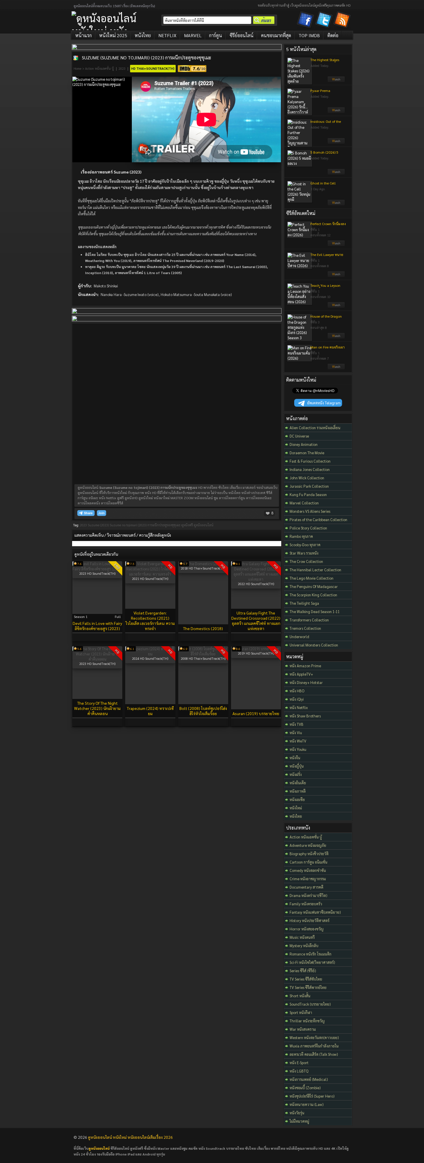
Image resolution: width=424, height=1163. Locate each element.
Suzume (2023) (98, 525)
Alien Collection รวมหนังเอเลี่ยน (315, 427)
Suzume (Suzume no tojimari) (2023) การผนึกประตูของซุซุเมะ (146, 57)
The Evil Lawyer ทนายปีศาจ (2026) (326, 256)
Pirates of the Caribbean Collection (318, 519)
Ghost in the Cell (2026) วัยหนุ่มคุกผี (324, 185)
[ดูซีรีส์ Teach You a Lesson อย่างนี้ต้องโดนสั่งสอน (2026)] (336, 306)
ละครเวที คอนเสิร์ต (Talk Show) (314, 1054)
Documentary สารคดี (306, 887)
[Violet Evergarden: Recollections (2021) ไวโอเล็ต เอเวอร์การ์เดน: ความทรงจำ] (150, 574)
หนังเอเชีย (297, 799)
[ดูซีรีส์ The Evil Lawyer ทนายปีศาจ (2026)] (336, 275)
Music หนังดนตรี (302, 937)
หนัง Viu (296, 732)
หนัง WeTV (298, 740)
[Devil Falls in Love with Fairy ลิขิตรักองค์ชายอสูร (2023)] (97, 568)
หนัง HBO (297, 690)
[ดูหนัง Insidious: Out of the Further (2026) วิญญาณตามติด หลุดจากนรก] (336, 142)
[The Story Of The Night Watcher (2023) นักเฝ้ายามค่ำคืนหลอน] (97, 659)
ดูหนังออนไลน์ (203, 525)
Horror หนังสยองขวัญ (307, 928)
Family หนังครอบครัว (306, 903)
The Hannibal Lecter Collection (315, 569)
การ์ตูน (215, 35)
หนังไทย (143, 35)
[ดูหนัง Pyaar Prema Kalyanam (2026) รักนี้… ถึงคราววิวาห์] (336, 111)
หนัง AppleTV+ (301, 674)
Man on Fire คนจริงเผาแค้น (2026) (327, 349)
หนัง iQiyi (297, 699)
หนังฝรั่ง (296, 774)
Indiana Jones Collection (310, 469)
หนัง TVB (296, 724)
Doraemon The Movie (307, 452)
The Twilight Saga (304, 603)
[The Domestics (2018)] (203, 563)
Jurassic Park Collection (309, 486)
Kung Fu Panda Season (308, 494)
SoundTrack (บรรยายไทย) (310, 1004)
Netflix (167, 35)
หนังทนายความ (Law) (307, 1104)
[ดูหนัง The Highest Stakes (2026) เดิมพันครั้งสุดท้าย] (336, 80)
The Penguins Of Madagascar (314, 586)
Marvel (193, 35)
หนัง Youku (298, 749)
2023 (122, 68)
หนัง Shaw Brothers (305, 715)
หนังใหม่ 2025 (113, 35)
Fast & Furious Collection (310, 461)
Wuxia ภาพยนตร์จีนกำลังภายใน (314, 1045)
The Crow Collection (306, 561)
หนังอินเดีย (298, 782)
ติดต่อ (332, 35)
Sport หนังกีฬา (301, 1012)
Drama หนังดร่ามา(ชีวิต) (308, 895)
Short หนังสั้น (300, 995)
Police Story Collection (308, 527)
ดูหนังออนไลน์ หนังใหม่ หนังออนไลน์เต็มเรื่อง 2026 (130, 1137)
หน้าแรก (83, 35)
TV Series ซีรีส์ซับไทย (306, 979)
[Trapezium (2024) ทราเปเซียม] (150, 653)
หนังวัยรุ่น (297, 1112)
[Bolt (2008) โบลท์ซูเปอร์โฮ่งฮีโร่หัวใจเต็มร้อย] (203, 653)
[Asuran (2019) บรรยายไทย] (255, 648)
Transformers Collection (309, 619)
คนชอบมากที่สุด (276, 35)
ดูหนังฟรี (187, 525)
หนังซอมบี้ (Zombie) (305, 1087)
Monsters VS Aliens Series (310, 511)
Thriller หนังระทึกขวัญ (307, 1020)
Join (101, 513)
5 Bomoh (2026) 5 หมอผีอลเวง (324, 154)
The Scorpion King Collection (313, 594)
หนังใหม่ (296, 807)
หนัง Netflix (299, 707)
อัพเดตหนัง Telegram (324, 402)
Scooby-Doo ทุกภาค (305, 544)
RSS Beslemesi (343, 21)
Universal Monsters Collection (314, 644)
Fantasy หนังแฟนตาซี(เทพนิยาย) (315, 912)
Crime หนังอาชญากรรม (308, 878)
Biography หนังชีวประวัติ (309, 853)
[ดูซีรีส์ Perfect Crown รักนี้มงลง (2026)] (336, 244)
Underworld (299, 636)
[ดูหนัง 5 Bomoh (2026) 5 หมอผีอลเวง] (336, 173)
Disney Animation (304, 444)
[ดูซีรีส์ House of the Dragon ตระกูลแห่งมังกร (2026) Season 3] (336, 337)
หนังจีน (295, 757)
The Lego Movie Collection (311, 578)
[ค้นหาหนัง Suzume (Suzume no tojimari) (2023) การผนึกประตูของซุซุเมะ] (76, 58)
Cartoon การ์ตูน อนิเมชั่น (308, 861)
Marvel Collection (304, 502)
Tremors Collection (305, 628)
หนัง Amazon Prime (305, 665)
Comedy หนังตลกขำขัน (308, 870)
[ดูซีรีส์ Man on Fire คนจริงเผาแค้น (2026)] (336, 368)
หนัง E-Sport (299, 1062)
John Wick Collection (307, 477)
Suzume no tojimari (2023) (128, 525)
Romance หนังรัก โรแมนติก (310, 953)
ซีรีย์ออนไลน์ (242, 35)
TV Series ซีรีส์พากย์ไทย (308, 987)
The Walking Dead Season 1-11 (315, 611)
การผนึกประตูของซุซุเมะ (164, 525)
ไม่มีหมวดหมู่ (299, 1121)
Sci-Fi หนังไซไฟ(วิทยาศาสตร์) (312, 962)
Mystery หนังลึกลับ (304, 945)
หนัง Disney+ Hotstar (306, 682)
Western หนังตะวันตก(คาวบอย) (314, 1037)
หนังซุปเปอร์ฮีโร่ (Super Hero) (312, 1096)
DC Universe (299, 435)
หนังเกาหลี (298, 791)
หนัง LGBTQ (299, 1070)
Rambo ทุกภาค (301, 536)
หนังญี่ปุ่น (297, 766)
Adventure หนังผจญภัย (308, 845)
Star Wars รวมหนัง (304, 553)
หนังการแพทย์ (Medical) (309, 1079)
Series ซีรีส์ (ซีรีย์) (303, 970)
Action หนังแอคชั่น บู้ (99, 68)
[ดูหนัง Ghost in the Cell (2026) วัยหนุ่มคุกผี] (336, 204)
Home (77, 68)
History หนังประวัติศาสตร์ (309, 920)
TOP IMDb (309, 35)
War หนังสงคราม (303, 1029)
